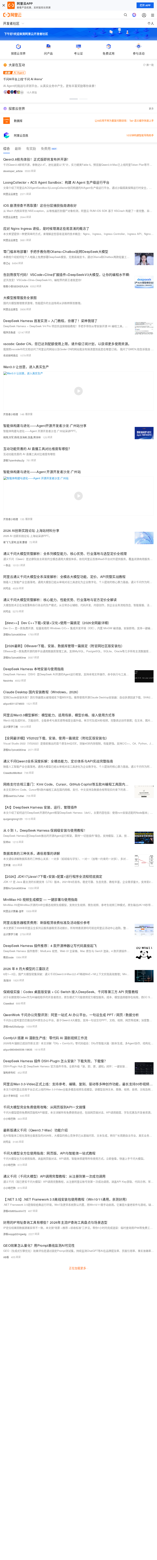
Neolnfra (8, 680)
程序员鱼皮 (9, 332)
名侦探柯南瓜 (10, 355)
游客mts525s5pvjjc (13, 1026)
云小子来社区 (10, 1095)
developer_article (13, 171)
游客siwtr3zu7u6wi (13, 796)
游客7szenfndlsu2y (13, 460)
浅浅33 (7, 980)
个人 (150, 23)
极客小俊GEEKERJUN (15, 286)
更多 (151, 108)
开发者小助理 (10, 414)
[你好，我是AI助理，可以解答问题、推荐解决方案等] (134, 15)
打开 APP (145, 5)
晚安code (8, 957)
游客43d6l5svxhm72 (14, 1211)
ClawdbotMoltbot (12, 772)
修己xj (6, 263)
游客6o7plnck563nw (14, 634)
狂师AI (6, 842)
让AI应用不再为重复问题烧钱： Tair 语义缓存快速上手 (124, 120)
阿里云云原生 (10, 194)
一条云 (7, 565)
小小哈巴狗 (9, 1118)
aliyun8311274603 (13, 703)
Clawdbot (8, 1003)
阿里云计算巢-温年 (13, 911)
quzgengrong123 (12, 819)
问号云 (7, 588)
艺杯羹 (7, 865)
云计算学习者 (10, 726)
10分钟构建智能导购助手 (140, 135)
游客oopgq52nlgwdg (14, 1234)
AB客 (6, 1257)
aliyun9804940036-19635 (17, 1049)
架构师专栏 (9, 1072)
